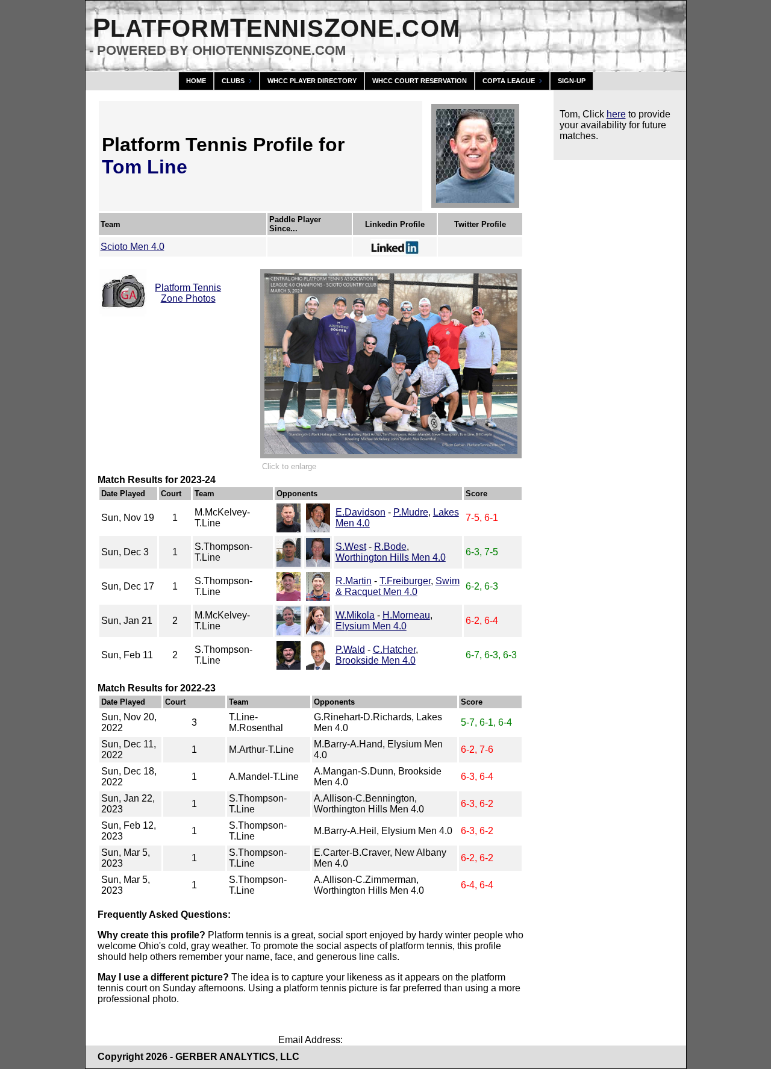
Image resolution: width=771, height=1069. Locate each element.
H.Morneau (406, 615)
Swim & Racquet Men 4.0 (398, 586)
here (616, 114)
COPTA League (508, 80)
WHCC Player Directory (312, 80)
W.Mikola (355, 615)
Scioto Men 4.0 (132, 247)
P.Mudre (410, 512)
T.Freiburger (405, 581)
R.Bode (390, 546)
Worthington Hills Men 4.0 (391, 557)
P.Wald (350, 649)
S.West (351, 546)
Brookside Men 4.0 (376, 660)
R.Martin (354, 581)
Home (196, 80)
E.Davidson (361, 512)
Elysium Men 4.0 (371, 626)
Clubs (233, 80)
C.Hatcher (394, 649)
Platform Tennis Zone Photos (188, 293)
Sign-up (571, 80)
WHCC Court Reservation (419, 80)
